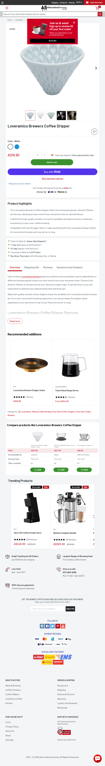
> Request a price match (19, 183)
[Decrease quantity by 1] (30, 155)
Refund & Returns (66, 694)
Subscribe (70, 608)
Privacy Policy (12, 726)
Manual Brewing (13, 685)
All (14, 386)
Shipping (55, 3)
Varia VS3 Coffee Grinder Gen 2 (27, 533)
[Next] (96, 68)
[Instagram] (42, 626)
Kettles (9, 703)
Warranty (61, 698)
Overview (15, 267)
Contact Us (63, 3)
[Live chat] (98, 759)
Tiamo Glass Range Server (67, 390)
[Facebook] (47, 626)
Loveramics (26, 412)
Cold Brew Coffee (13, 698)
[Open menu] (6, 8)
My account (62, 685)
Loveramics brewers (31, 276)
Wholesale (62, 707)
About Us (9, 731)
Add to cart (52, 162)
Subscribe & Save (96, 2)
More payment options (52, 178)
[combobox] (52, 14)
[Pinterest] (57, 626)
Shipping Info (31, 267)
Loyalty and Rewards (67, 703)
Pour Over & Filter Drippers (64, 412)
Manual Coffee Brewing (42, 412)
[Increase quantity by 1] (44, 155)
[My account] (2, 2)
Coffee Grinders (13, 690)
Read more (15, 321)
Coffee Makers (12, 694)
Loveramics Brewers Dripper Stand (29, 390)
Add (39, 470)
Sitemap (72, 3)
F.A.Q (7, 722)
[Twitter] (52, 626)
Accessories (61, 387)
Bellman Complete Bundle (64, 533)
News (8, 735)
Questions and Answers (70, 267)
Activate (52, 40)
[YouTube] (63, 626)
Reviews (47, 267)
